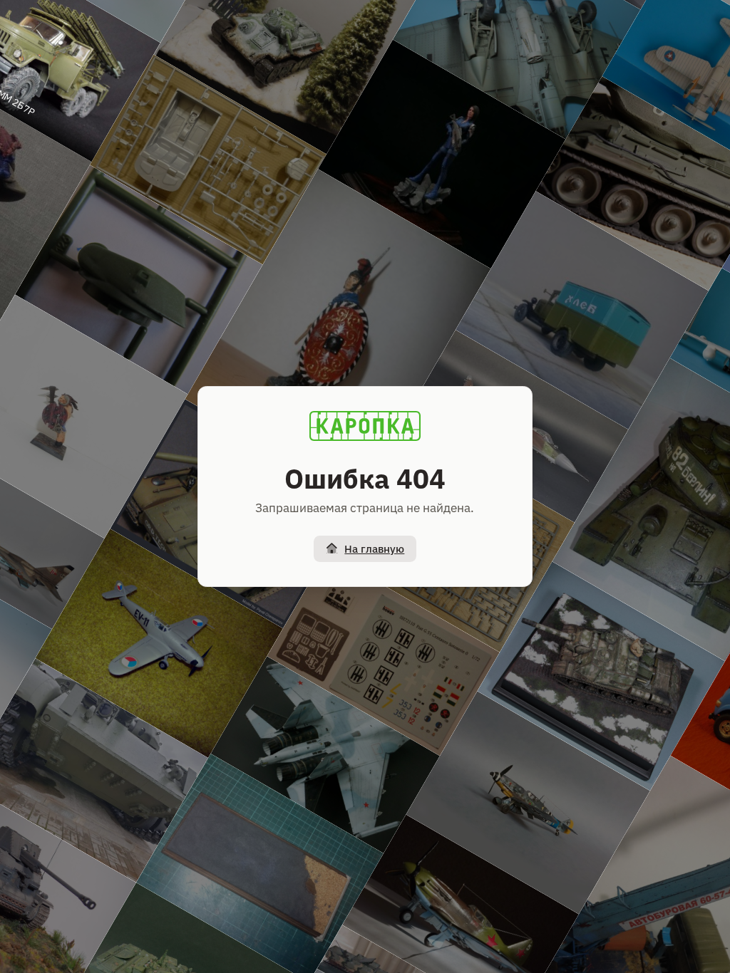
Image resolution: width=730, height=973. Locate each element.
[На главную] (365, 426)
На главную (374, 549)
